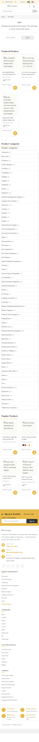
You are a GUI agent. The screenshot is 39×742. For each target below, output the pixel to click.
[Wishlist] (34, 6)
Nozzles (4, 265)
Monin (3, 620)
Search (35, 11)
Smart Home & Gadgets (9, 225)
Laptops (4, 181)
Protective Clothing (8, 351)
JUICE (4, 290)
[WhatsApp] (13, 566)
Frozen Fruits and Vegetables (11, 273)
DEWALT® (5, 633)
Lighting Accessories (8, 298)
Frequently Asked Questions (9, 700)
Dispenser (5, 193)
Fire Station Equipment (9, 253)
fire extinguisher (7, 249)
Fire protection (27, 77)
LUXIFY (4, 617)
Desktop (4, 177)
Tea (3, 383)
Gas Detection (6, 277)
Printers (4, 221)
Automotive (5, 152)
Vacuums (4, 403)
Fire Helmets (6, 257)
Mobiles (4, 217)
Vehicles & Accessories (9, 407)
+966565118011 (9, 2)
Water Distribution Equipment (11, 261)
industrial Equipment (8, 286)
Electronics (5, 205)
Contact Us (23, 2)
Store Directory (6, 694)
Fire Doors (5, 245)
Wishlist (4, 665)
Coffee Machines (7, 164)
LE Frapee (5, 294)
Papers (4, 322)
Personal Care (6, 327)
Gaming (4, 209)
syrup (3, 379)
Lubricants (5, 302)
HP (2, 636)
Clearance (5, 160)
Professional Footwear (9, 347)
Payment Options (6, 687)
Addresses (4, 662)
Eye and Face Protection (9, 233)
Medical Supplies (7, 310)
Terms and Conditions (8, 681)
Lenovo (4, 627)
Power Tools (6, 359)
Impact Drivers (6, 363)
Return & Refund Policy (8, 684)
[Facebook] (3, 566)
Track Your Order (6, 649)
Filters (4, 237)
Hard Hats (5, 339)
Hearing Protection (7, 343)
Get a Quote (5, 652)
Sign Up (32, 521)
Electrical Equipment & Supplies (12, 197)
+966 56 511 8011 (12, 546)
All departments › (7, 604)
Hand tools (5, 391)
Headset (4, 213)
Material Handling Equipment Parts (13, 306)
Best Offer (5, 156)
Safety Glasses (6, 355)
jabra (3, 614)
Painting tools (6, 318)
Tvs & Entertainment (8, 229)
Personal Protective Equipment (11, 331)
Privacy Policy (6, 678)
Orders (3, 659)
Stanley (4, 624)
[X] (8, 566)
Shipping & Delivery (7, 697)
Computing (5, 173)
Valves (4, 269)
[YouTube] (22, 566)
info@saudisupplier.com (15, 2)
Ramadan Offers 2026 (8, 371)
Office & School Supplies (10, 314)
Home (3, 17)
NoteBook (5, 185)
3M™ (3, 630)
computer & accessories (9, 201)
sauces (4, 375)
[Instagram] (17, 566)
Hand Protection (7, 335)
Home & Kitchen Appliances (11, 281)
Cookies (4, 691)
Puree (3, 367)
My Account (5, 655)
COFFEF (5, 168)
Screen (4, 189)
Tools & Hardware (7, 387)
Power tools (7, 77)
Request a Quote (15, 88)
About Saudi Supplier (8, 675)
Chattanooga (5, 639)
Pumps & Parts (6, 399)
